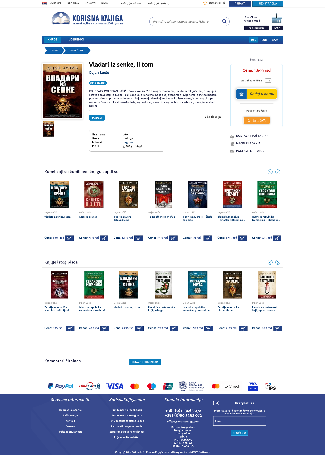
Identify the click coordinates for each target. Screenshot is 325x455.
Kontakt (55, 3)
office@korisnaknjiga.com (183, 421)
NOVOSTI (90, 3)
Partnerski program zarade (127, 426)
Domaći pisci (76, 50)
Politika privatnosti (70, 431)
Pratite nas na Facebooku (127, 410)
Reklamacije (70, 415)
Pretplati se (239, 432)
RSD (254, 40)
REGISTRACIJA (267, 3)
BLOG (104, 3)
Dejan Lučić (99, 72)
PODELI (97, 117)
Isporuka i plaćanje (70, 410)
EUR (264, 40)
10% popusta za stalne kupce (127, 420)
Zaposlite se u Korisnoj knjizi (126, 431)
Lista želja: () (217, 2)
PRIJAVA (240, 3)
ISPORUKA (73, 3)
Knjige (54, 50)
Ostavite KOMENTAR (144, 362)
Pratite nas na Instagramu (127, 415)
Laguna (128, 142)
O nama (70, 426)
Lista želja (259, 120)
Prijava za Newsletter (127, 437)
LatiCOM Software (199, 452)
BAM (275, 40)
